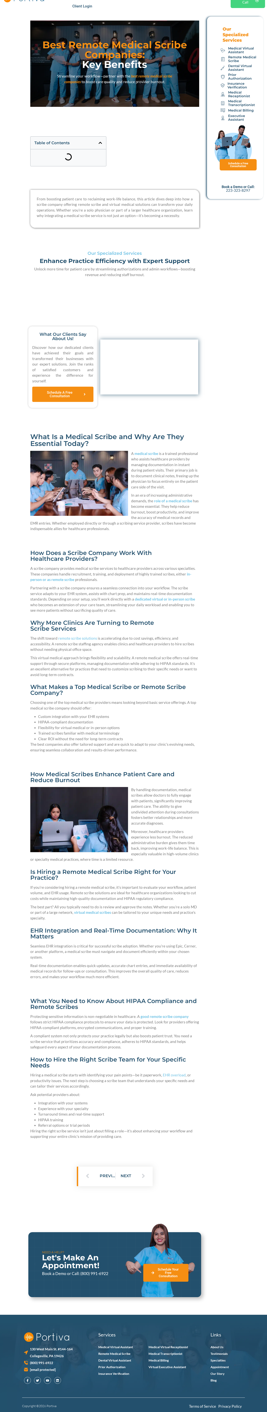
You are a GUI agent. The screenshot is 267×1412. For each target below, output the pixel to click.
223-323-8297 (238, 190)
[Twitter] (37, 1380)
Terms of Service (203, 1406)
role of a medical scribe (173, 501)
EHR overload (174, 1075)
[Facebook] (27, 1380)
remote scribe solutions (77, 638)
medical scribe (146, 453)
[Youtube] (47, 1380)
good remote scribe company (165, 1016)
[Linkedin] (57, 1380)
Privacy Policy (230, 1406)
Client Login (82, 6)
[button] (100, 143)
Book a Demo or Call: (61, 1273)
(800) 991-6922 (94, 1273)
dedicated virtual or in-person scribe (165, 599)
